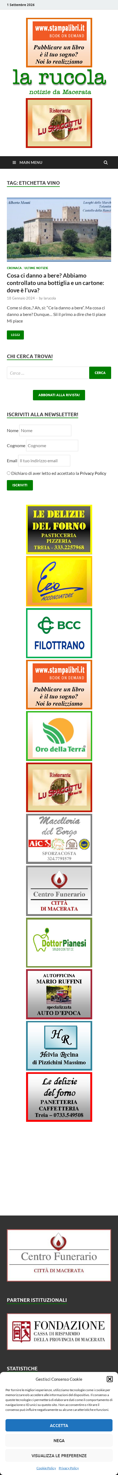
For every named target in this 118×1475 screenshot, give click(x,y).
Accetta (59, 1425)
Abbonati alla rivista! (59, 395)
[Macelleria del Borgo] (59, 862)
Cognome (16, 445)
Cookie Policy (46, 1468)
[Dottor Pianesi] (59, 965)
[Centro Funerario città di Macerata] (59, 914)
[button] (110, 1379)
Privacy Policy (69, 1468)
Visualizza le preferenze (59, 1455)
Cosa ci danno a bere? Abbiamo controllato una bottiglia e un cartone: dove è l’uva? (55, 283)
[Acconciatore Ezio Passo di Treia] (59, 604)
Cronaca (14, 268)
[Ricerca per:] (59, 373)
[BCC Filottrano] (59, 656)
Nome (12, 430)
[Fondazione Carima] (59, 1348)
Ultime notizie (36, 268)
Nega (59, 1440)
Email (12, 460)
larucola (50, 298)
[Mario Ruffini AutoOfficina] (59, 1017)
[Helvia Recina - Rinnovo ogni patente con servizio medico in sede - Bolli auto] (59, 1068)
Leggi (13, 333)
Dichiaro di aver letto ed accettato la (58, 473)
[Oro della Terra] (59, 759)
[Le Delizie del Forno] (59, 552)
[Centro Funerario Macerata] (59, 1279)
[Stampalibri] (59, 65)
